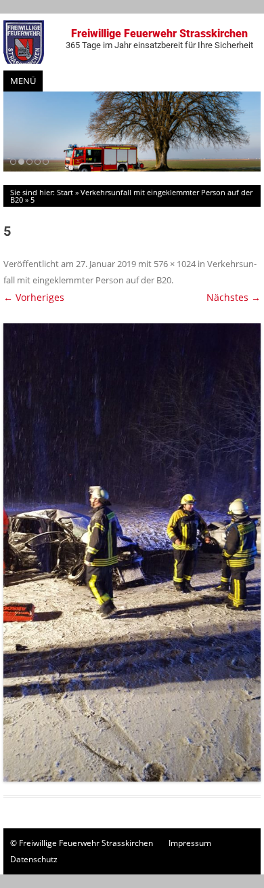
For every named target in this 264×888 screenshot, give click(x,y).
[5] (132, 552)
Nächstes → (233, 297)
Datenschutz (34, 859)
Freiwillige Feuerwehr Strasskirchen (159, 38)
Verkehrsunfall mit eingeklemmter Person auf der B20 (131, 196)
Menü (23, 81)
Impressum (190, 843)
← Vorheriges (33, 297)
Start (65, 192)
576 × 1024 (175, 264)
